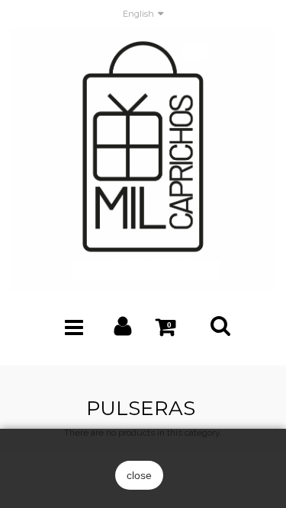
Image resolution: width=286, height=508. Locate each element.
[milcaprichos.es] (143, 159)
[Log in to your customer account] (123, 330)
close (139, 475)
